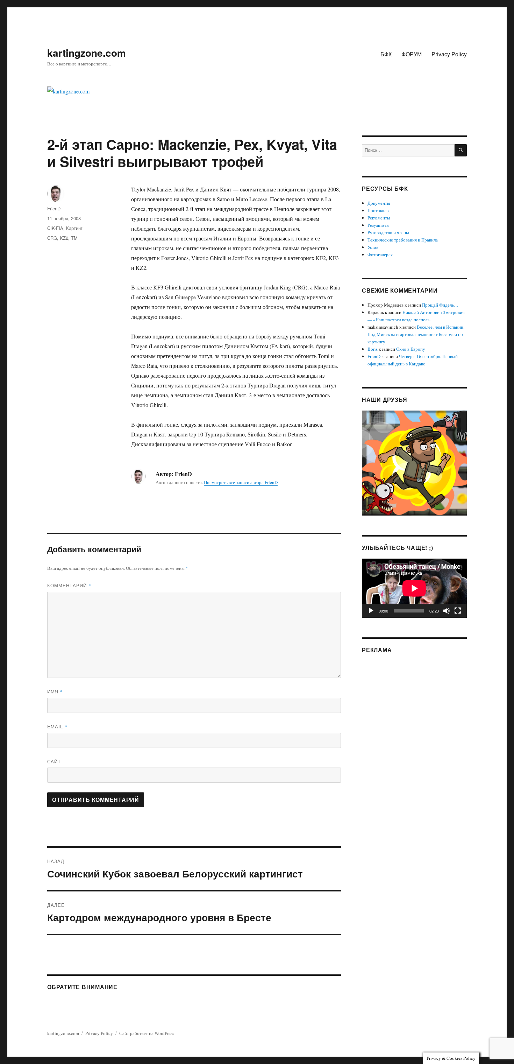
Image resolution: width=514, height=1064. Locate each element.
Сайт (54, 761)
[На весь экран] (457, 610)
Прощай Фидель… (440, 305)
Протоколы (378, 210)
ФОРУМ (411, 54)
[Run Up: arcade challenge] (414, 462)
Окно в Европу (410, 349)
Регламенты (378, 218)
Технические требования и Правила (402, 240)
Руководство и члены (388, 232)
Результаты (378, 225)
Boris (372, 349)
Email (57, 726)
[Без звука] (446, 610)
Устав (372, 247)
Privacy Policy (449, 54)
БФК (386, 54)
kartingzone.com (86, 53)
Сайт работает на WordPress (146, 1033)
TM (74, 237)
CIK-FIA (55, 228)
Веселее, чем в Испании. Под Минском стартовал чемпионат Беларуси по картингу (415, 334)
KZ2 (64, 237)
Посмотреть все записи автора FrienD (241, 482)
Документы (378, 203)
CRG (52, 237)
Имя (55, 691)
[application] (414, 588)
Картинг (74, 228)
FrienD (53, 208)
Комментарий (69, 585)
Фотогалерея (380, 254)
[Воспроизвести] (370, 610)
